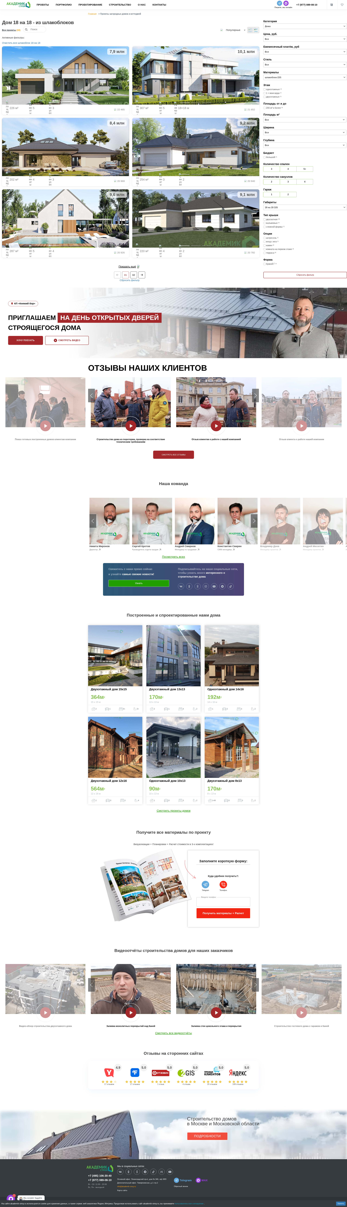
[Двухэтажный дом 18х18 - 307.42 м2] (195, 75)
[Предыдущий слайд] (91, 395)
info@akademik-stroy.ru (126, 1186)
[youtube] (214, 586)
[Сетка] (256, 30)
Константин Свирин (230, 546)
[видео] (45, 426)
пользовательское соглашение (189, 1203)
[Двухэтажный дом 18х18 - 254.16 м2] (195, 147)
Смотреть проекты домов (173, 810)
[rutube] (162, 1171)
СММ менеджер (225, 549)
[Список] (250, 30)
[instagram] (206, 586)
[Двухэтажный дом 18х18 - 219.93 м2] (195, 218)
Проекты (43, 4)
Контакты (159, 4)
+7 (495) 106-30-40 (100, 1175)
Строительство (120, 4)
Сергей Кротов (141, 546)
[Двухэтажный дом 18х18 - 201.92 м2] (65, 147)
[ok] (189, 586)
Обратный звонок (181, 1186)
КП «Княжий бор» (24, 303)
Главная (92, 14)
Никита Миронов (99, 546)
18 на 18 (35, 43)
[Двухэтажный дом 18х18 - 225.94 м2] (65, 75)
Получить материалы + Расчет (223, 913)
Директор (93, 549)
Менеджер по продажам (186, 549)
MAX (205, 1180)
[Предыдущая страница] (117, 275)
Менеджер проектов (269, 549)
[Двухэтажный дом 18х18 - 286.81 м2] (65, 218)
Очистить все (9, 43)
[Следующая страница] (141, 275)
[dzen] (137, 1171)
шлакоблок (24, 43)
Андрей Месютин (313, 546)
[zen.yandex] (198, 586)
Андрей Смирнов (185, 546)
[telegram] (222, 586)
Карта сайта (122, 1190)
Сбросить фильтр (129, 280)
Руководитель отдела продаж (145, 549)
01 (125, 275)
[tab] (54, 174)
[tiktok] (231, 586)
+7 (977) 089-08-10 (306, 4)
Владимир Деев (269, 546)
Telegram (186, 1180)
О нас (142, 4)
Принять (341, 1204)
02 (133, 275)
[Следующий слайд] (255, 395)
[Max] (19, 1199)
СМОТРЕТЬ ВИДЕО (69, 340)
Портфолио (64, 4)
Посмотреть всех (173, 556)
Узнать (138, 583)
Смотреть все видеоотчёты (173, 1033)
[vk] (181, 586)
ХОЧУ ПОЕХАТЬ (26, 340)
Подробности (207, 1136)
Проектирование (90, 4)
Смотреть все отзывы (173, 455)
